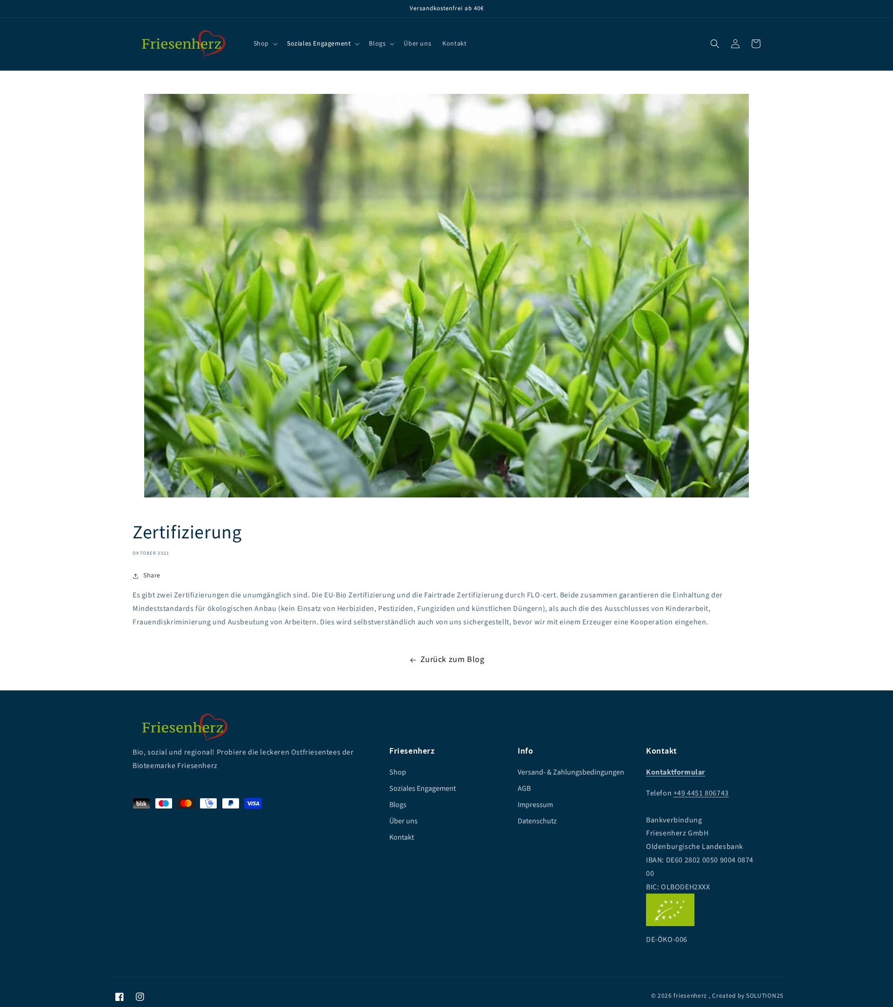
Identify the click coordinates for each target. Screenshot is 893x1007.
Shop (397, 772)
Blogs (398, 805)
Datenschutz (537, 821)
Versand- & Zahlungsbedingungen (571, 772)
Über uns (403, 821)
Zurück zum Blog (452, 659)
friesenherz (690, 995)
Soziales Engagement (422, 788)
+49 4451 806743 (701, 793)
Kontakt (401, 837)
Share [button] (151, 575)
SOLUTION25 (765, 995)
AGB (524, 788)
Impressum (535, 805)
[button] (715, 43)
